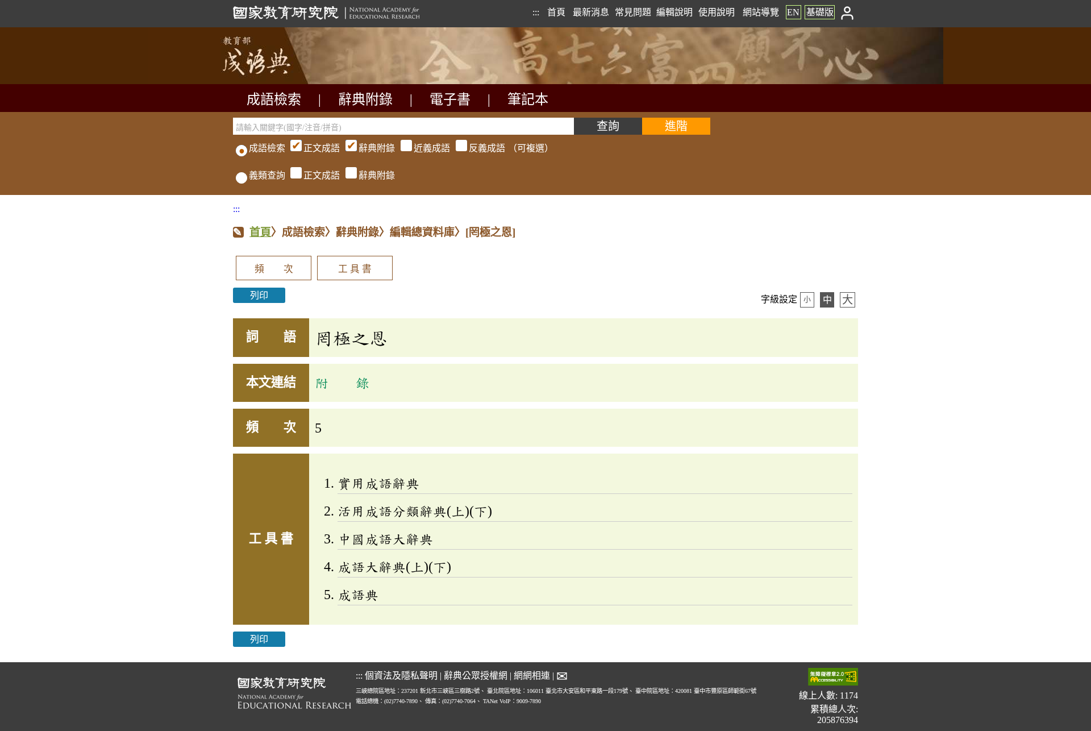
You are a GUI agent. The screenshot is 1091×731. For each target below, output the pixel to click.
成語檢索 (274, 99)
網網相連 (532, 675)
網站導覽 (761, 12)
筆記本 (527, 99)
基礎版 (820, 12)
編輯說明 (674, 12)
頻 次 (274, 269)
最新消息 (591, 12)
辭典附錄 (365, 99)
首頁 (556, 12)
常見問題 (633, 12)
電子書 (450, 99)
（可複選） (428, 148)
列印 (259, 295)
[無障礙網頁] (833, 678)
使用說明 (716, 12)
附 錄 (342, 382)
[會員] (847, 12)
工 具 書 (355, 269)
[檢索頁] (290, 81)
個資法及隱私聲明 (401, 675)
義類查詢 (267, 175)
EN (793, 12)
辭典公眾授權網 (475, 675)
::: (535, 12)
